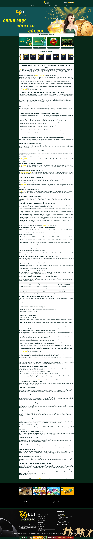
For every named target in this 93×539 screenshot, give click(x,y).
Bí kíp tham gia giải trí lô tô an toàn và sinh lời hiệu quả (39, 496)
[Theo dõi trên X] (57, 524)
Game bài (62, 5)
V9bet (27, 5)
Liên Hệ (34, 5)
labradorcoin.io (31, 262)
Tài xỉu (59, 5)
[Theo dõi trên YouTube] (64, 524)
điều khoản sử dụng (36, 379)
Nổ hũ (50, 5)
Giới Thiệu (30, 5)
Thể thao (37, 5)
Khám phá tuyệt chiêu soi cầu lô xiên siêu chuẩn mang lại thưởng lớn (53, 496)
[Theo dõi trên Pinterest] (63, 524)
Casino (41, 5)
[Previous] (19, 496)
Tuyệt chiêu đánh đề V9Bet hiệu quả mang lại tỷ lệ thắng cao (67, 496)
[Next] (74, 496)
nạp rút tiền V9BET (66, 293)
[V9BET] (46, 2)
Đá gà (44, 5)
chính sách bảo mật (27, 379)
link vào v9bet (36, 533)
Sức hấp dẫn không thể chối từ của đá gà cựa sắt (25, 496)
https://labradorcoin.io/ (64, 515)
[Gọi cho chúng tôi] (61, 524)
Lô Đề (47, 5)
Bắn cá (53, 5)
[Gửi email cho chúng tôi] (59, 524)
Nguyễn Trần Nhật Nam (39, 75)
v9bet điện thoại (21, 533)
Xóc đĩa (66, 5)
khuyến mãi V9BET (46, 225)
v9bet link (31, 533)
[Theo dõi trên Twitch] (66, 524)
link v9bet (26, 533)
